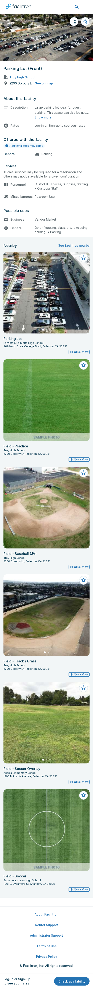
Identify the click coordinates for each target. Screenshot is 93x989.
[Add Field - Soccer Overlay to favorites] (83, 688)
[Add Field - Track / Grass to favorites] (83, 580)
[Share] (74, 21)
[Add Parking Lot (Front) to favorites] (85, 21)
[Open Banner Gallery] (46, 37)
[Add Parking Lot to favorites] (83, 258)
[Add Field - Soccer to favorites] (83, 795)
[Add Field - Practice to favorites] (83, 365)
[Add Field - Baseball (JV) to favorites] (83, 473)
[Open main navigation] (86, 7)
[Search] (76, 7)
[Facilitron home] (18, 10)
